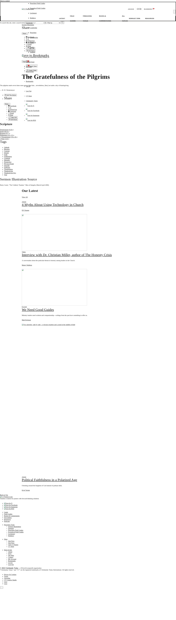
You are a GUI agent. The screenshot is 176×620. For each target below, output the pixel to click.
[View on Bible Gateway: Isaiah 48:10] (8, 131)
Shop (5, 539)
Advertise (7, 578)
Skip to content (5, 1)
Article (24, 202)
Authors (32, 52)
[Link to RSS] (31, 120)
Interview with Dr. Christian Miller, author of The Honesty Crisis (67, 255)
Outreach (33, 42)
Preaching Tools (9, 525)
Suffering (7, 167)
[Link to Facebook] (32, 110)
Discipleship (34, 37)
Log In (28, 86)
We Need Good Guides (38, 310)
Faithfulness (8, 156)
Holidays (33, 18)
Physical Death (9, 164)
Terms (6, 576)
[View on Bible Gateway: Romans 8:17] (9, 133)
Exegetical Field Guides (16, 532)
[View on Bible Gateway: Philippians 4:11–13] (13, 135)
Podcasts (7, 521)
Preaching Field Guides (15, 530)
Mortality (7, 160)
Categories (29, 23)
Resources (149, 18)
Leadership (33, 28)
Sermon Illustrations (14, 526)
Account (28, 76)
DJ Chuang (25, 210)
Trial (5, 175)
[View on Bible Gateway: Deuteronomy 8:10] (13, 130)
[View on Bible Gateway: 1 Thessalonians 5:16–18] (16, 137)
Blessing (7, 149)
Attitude (6, 147)
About (10, 552)
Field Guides (8, 514)
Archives (29, 67)
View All (25, 197)
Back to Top (4, 495)
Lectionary (11, 534)
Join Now (131, 9)
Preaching (33, 33)
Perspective (7, 162)
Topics (32, 47)
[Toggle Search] (174, 12)
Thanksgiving (8, 171)
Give (5, 582)
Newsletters (134, 18)
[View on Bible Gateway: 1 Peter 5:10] (8, 139)
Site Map (11, 555)
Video (24, 252)
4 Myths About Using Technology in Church (53, 205)
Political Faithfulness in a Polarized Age (49, 480)
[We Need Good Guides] (54, 305)
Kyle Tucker (26, 490)
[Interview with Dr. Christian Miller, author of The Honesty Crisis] (54, 250)
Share (7, 104)
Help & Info (30, 71)
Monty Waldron (27, 265)
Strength (6, 166)
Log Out (28, 91)
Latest (62, 18)
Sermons (11, 528)
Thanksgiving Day (10, 173)
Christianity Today (32, 101)
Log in (139, 9)
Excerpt (24, 307)
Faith (5, 155)
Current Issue (30, 62)
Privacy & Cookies (10, 574)
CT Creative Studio (10, 580)
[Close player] (1, 587)
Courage (7, 151)
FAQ (9, 554)
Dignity (6, 153)
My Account (12, 559)
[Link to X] (30, 106)
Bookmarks (29, 81)
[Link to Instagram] (32, 115)
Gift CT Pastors (13, 545)
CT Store (29, 96)
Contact (10, 557)
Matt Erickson (26, 320)
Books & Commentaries (12, 516)
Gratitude (7, 158)
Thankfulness (8, 169)
